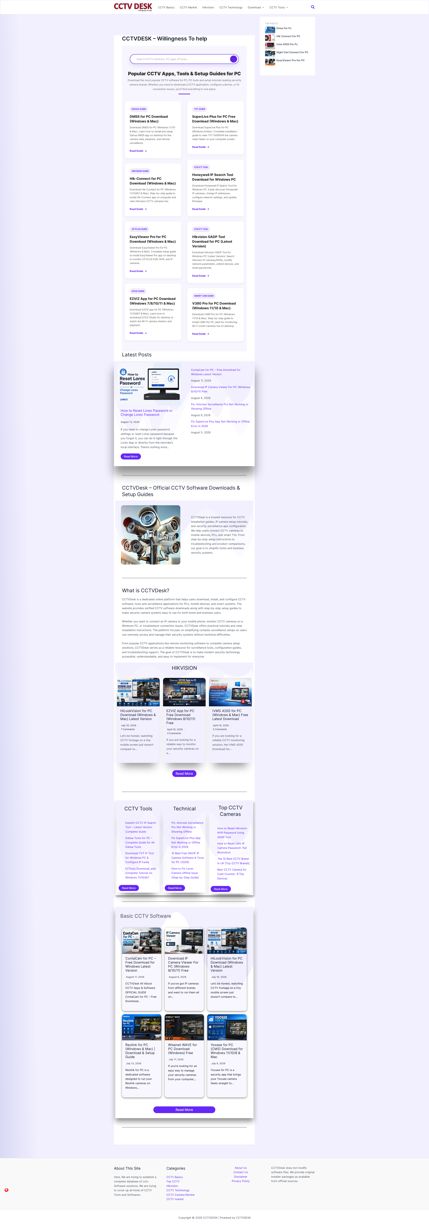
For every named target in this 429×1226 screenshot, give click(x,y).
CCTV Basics (166, 7)
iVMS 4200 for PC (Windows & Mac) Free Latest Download (230, 715)
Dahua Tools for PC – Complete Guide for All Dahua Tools (140, 842)
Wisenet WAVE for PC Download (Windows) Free (182, 1049)
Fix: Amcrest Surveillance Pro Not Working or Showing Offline (187, 827)
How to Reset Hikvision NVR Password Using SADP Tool (232, 833)
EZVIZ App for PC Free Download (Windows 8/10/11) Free (180, 717)
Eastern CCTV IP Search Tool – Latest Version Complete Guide (140, 827)
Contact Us (240, 1172)
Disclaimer (240, 1176)
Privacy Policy (241, 1181)
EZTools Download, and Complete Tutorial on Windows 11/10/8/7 (140, 873)
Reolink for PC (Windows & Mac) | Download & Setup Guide (140, 1051)
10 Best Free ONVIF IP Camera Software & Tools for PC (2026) (187, 858)
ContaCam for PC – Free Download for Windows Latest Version (140, 964)
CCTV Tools (277, 7)
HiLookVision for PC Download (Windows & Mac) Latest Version (138, 715)
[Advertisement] (184, 25)
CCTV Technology (230, 7)
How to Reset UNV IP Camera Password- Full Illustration (232, 848)
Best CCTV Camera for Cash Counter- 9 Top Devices (232, 874)
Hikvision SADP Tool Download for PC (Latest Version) (212, 241)
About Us (241, 1167)
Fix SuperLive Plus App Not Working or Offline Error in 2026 (186, 842)
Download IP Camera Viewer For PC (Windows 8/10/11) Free (183, 964)
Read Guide (136, 150)
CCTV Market (188, 7)
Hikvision (208, 7)
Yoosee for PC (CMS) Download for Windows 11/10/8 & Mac (227, 1051)
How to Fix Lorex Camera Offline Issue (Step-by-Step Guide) (185, 873)
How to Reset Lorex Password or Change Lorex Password (146, 413)
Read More (131, 456)
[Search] (233, 59)
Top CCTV (173, 1181)
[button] (262, 7)
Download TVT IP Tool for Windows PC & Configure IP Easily (139, 858)
